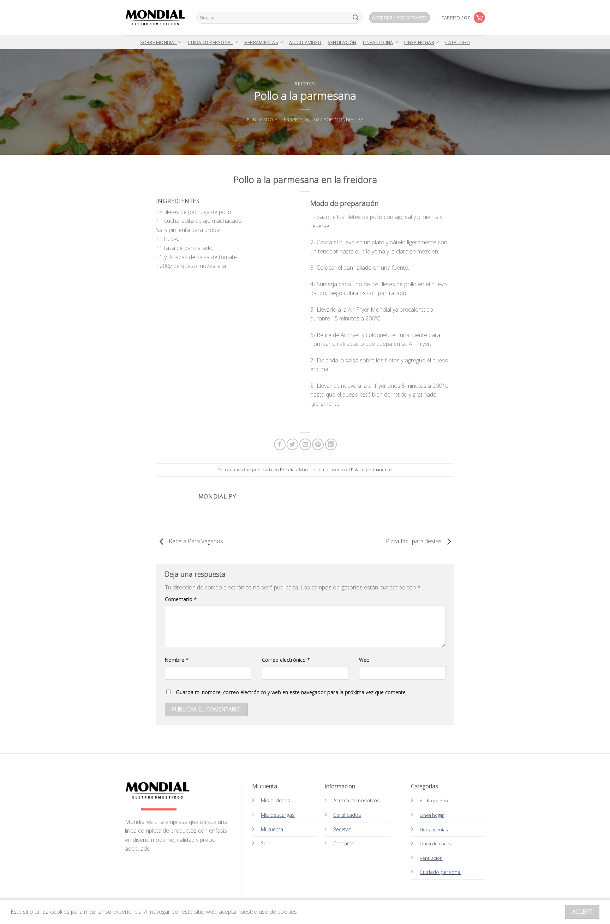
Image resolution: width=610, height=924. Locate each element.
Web (364, 659)
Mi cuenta (272, 829)
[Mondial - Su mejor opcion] (155, 17)
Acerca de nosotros (356, 800)
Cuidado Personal (210, 42)
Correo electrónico (286, 659)
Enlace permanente (371, 469)
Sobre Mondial (158, 42)
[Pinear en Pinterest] (318, 444)
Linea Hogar (419, 42)
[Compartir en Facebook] (280, 444)
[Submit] (355, 18)
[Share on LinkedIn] (331, 444)
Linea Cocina (378, 42)
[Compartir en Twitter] (292, 444)
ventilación (342, 42)
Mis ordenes (275, 800)
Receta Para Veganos (195, 541)
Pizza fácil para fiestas (414, 541)
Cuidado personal (440, 872)
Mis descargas (278, 815)
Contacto (343, 843)
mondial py (349, 119)
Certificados (347, 815)
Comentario (181, 599)
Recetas (305, 83)
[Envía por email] (305, 444)
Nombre (177, 659)
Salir (266, 843)
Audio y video (305, 42)
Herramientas (261, 42)
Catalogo (457, 42)
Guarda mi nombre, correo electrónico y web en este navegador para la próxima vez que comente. (291, 692)
